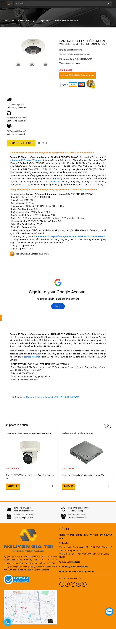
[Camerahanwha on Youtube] (78, 584)
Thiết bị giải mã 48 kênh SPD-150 (77, 433)
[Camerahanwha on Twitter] (67, 584)
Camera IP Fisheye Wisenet (26, 160)
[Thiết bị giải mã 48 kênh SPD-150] (86, 452)
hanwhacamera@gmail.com (82, 571)
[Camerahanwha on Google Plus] (84, 584)
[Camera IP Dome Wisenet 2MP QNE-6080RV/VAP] (30, 452)
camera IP (54, 181)
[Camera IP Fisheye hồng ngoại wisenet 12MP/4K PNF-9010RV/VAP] (32, 47)
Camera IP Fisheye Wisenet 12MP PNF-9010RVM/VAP (52, 397)
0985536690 (81, 518)
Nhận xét (44, 143)
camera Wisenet (32, 357)
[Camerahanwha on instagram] (73, 584)
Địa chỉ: (65, 543)
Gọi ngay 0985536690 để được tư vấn (77, 75)
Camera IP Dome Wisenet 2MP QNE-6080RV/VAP (28, 433)
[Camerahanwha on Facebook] (61, 584)
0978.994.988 (82, 567)
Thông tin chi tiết (21, 143)
